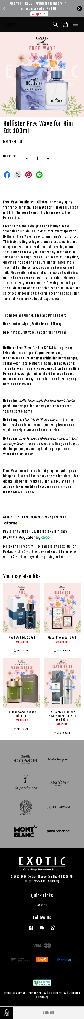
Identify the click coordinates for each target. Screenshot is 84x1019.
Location (42, 904)
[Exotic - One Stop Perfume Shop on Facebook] (31, 929)
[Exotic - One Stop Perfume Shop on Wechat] (42, 929)
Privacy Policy (37, 992)
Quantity (9, 156)
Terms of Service (15, 992)
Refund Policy (57, 992)
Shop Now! (33, 14)
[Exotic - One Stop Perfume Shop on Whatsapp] (53, 929)
